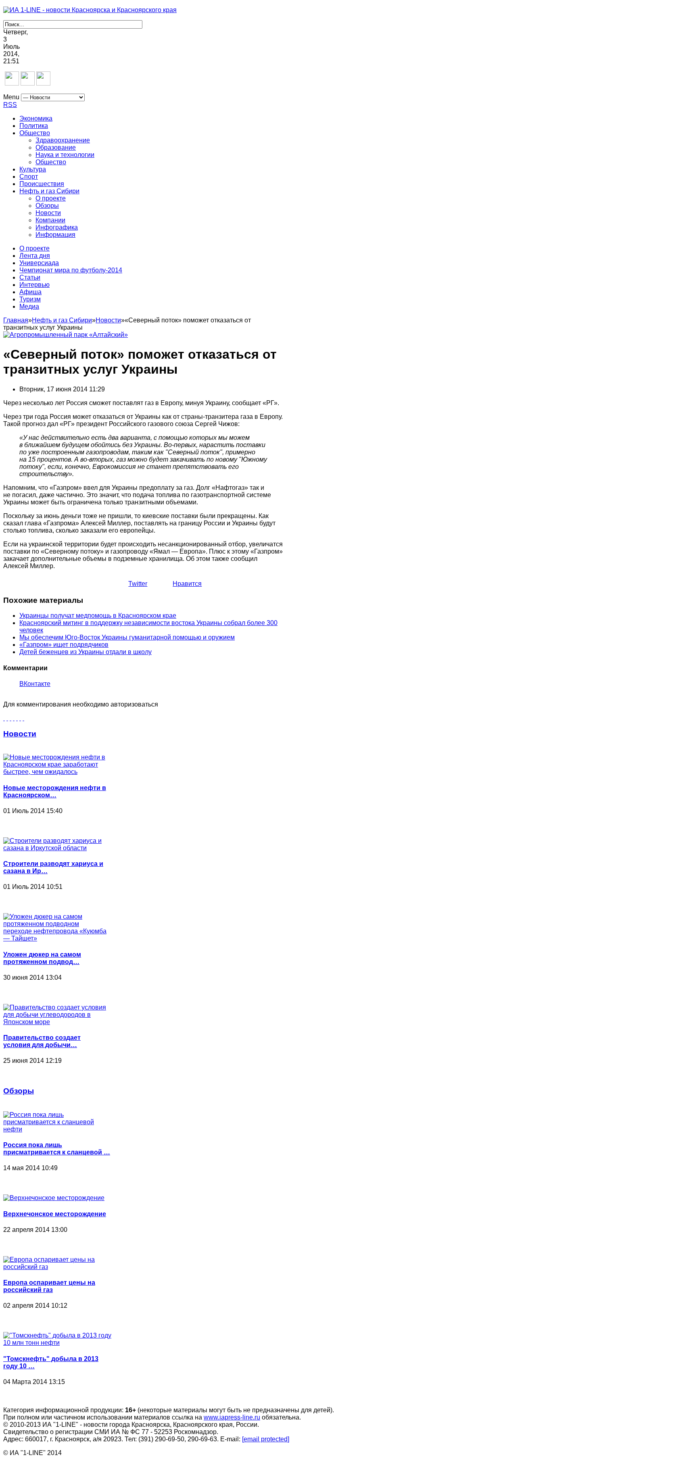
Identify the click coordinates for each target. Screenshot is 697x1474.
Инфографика (56, 227)
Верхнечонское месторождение (54, 1214)
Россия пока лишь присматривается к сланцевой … (56, 1149)
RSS (10, 104)
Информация (55, 234)
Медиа (29, 306)
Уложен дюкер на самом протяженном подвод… (42, 958)
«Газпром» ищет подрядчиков (64, 644)
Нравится (187, 583)
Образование (55, 147)
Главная (15, 320)
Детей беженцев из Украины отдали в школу (85, 651)
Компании (50, 220)
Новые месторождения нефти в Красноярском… (54, 791)
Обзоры (47, 205)
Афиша (30, 292)
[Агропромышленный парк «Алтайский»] (65, 334)
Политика (33, 125)
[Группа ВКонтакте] (12, 83)
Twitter (137, 583)
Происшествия (41, 183)
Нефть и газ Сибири (49, 191)
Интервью (34, 284)
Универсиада (39, 262)
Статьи (29, 277)
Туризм (30, 299)
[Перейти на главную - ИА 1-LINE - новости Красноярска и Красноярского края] (90, 9)
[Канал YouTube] (43, 83)
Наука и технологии (64, 154)
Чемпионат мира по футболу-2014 (70, 270)
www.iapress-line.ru (232, 1417)
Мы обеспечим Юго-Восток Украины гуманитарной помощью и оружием (127, 637)
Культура (32, 169)
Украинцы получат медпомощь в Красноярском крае (97, 615)
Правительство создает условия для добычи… (42, 1041)
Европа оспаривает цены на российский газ (49, 1286)
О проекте (50, 198)
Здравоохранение (62, 140)
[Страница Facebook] (28, 83)
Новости (48, 212)
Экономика (35, 118)
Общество (34, 133)
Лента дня (34, 255)
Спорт (28, 176)
